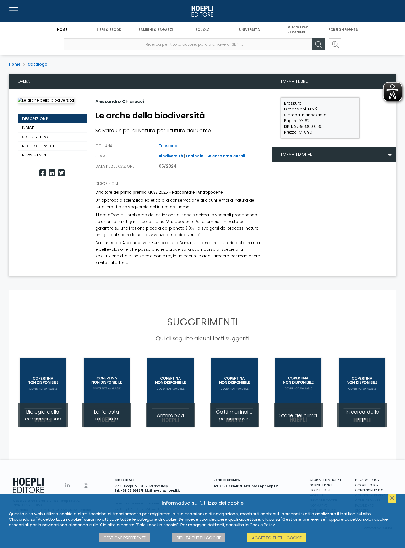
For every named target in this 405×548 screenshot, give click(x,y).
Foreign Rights (343, 29)
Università (249, 29)
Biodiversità (171, 156)
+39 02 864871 (131, 490)
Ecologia (195, 156)
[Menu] (14, 11)
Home (62, 29)
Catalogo (37, 64)
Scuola (202, 29)
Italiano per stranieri (296, 29)
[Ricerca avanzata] (335, 44)
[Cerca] (318, 44)
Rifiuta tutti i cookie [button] (199, 538)
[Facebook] (42, 173)
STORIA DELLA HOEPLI (325, 480)
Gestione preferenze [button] (124, 538)
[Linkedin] (52, 173)
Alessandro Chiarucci (119, 101)
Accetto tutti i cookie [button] (277, 538)
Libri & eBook (109, 29)
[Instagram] (86, 485)
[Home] (202, 11)
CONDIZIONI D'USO (369, 490)
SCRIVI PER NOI (321, 485)
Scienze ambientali (225, 156)
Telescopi (169, 146)
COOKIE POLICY (367, 485)
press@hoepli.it (265, 486)
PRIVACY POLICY (367, 480)
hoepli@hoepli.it (166, 490)
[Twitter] (61, 173)
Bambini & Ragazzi (155, 29)
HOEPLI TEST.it (320, 490)
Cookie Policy (262, 525)
